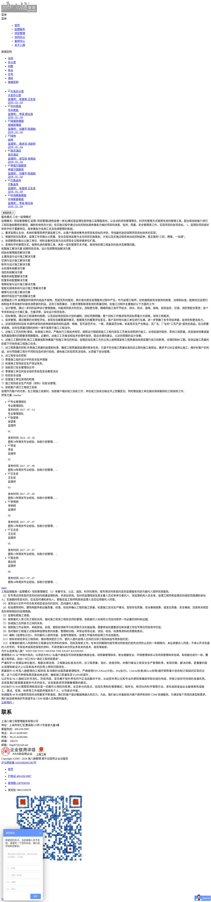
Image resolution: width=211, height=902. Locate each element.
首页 (17, 25)
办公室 (12, 62)
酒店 (10, 78)
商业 (10, 70)
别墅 (10, 66)
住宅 (10, 74)
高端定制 (13, 82)
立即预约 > (7, 702)
